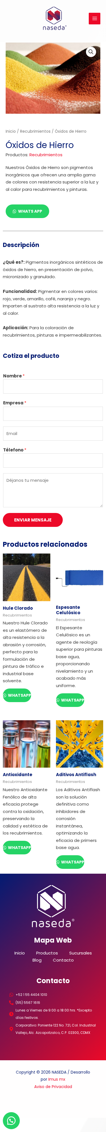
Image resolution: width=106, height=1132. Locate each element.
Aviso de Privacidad (53, 1086)
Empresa (14, 403)
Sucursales (80, 953)
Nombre (14, 376)
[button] (91, 52)
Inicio (11, 131)
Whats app (30, 211)
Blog (37, 960)
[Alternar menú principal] (94, 18)
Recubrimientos (35, 131)
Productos (47, 953)
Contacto (63, 960)
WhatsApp (19, 695)
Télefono (14, 450)
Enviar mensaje (32, 520)
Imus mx (56, 1079)
